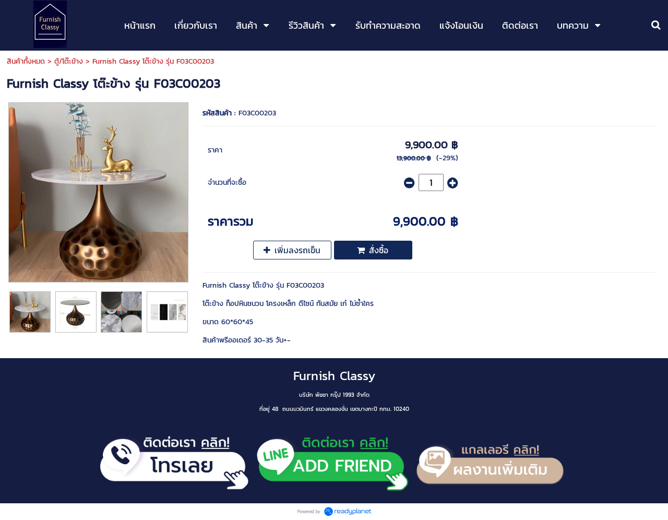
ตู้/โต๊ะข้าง (68, 61)
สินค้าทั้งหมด (26, 61)
